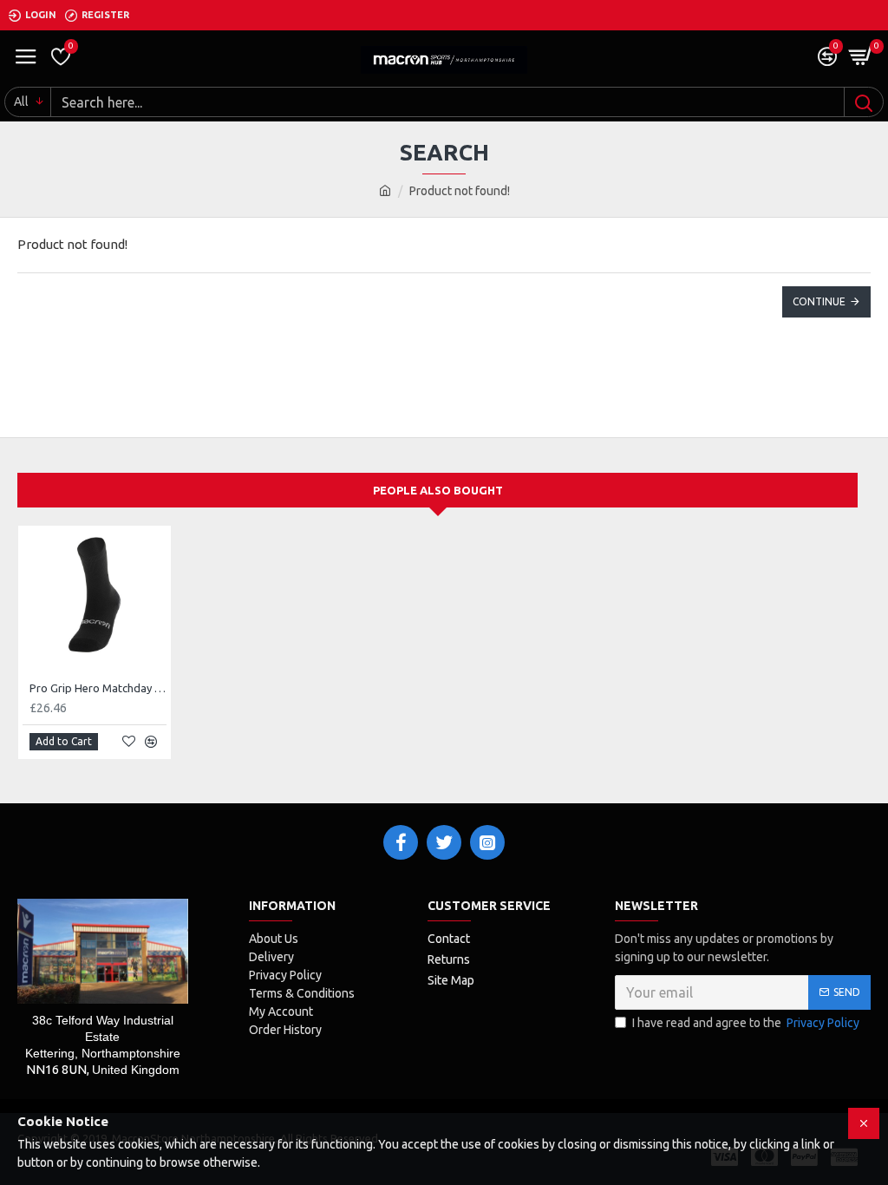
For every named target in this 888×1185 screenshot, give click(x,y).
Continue (819, 301)
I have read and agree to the (745, 1023)
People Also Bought (438, 490)
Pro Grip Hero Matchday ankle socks (97, 688)
